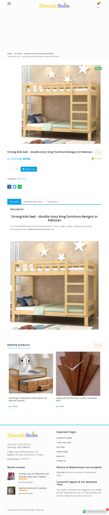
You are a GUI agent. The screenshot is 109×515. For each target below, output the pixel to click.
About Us (60, 456)
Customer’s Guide (64, 438)
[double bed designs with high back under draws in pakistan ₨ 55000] (96, 152)
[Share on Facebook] (9, 187)
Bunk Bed (21, 178)
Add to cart (30, 169)
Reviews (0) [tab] (52, 201)
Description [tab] (14, 201)
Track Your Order (63, 442)
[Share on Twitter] (14, 187)
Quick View (32, 398)
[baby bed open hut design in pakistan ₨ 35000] (100, 152)
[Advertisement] (54, 31)
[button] (99, 142)
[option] (61, 104)
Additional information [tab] (33, 201)
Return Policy (62, 451)
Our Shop (60, 447)
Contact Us (61, 460)
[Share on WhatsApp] (20, 187)
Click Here (60, 472)
